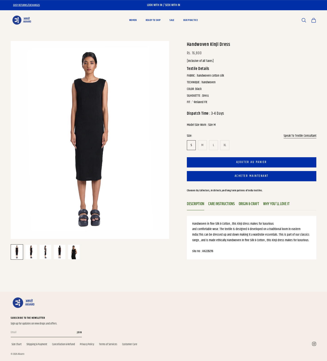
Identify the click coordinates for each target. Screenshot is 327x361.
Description (195, 204)
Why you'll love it (276, 204)
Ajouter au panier (251, 162)
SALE (172, 20)
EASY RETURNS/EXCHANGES (26, 5)
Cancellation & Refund (63, 344)
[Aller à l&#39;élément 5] (74, 252)
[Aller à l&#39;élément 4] (59, 252)
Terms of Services (108, 344)
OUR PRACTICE (190, 20)
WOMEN (133, 20)
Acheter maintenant (251, 175)
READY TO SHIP (153, 20)
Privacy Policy (87, 344)
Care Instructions (221, 204)
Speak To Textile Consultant (300, 135)
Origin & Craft (249, 204)
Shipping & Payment (36, 344)
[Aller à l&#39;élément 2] (31, 252)
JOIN (79, 332)
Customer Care (129, 344)
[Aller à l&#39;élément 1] (17, 252)
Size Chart (17, 344)
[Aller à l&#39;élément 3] (45, 252)
